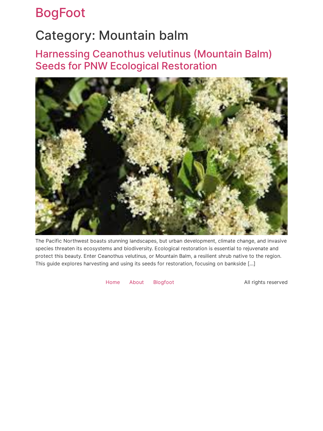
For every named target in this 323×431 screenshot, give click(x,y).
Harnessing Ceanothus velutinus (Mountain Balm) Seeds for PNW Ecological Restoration (153, 60)
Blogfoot (163, 282)
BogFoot (60, 12)
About (136, 282)
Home (113, 282)
